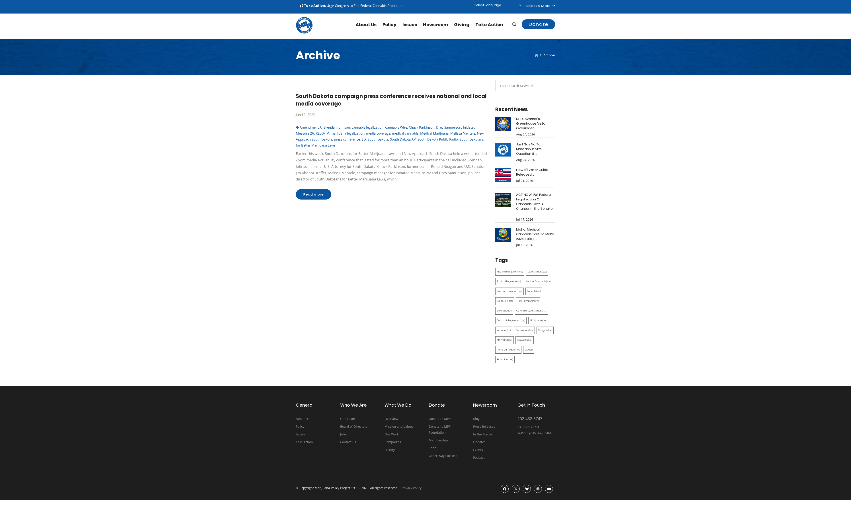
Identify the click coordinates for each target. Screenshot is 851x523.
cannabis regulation (511, 320)
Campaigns (393, 442)
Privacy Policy (412, 488)
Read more (313, 194)
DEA (529, 349)
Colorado (504, 310)
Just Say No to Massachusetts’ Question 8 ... (529, 149)
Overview (391, 419)
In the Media (482, 434)
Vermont (504, 330)
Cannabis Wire (396, 127)
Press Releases (484, 426)
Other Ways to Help (443, 456)
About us (366, 25)
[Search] (512, 24)
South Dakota (378, 139)
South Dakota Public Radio (438, 139)
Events (478, 450)
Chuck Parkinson (421, 127)
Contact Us (348, 442)
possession (524, 340)
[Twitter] (516, 489)
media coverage (378, 133)
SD (364, 139)
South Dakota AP (403, 139)
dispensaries (524, 330)
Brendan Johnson (337, 127)
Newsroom (435, 25)
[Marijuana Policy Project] (304, 32)
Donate (538, 24)
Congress (545, 330)
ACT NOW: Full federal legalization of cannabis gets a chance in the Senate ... (534, 203)
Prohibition (505, 359)
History (390, 450)
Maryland (504, 340)
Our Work (392, 434)
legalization (537, 271)
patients (534, 291)
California (505, 301)
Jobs (343, 434)
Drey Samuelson (448, 127)
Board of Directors (353, 426)
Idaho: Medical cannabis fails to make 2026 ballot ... (535, 234)
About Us (302, 419)
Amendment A (311, 127)
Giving (461, 25)
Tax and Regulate (509, 281)
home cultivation (508, 349)
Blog (476, 419)
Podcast (479, 457)
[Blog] (536, 55)
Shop (432, 448)
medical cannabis (405, 133)
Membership (438, 440)
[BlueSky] (527, 489)
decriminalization (509, 291)
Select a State (539, 5)
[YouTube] (549, 489)
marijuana (538, 320)
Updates (479, 442)
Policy (389, 25)
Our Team (347, 419)
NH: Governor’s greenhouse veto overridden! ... (530, 123)
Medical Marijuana (434, 133)
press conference (347, 139)
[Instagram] (538, 489)
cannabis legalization (367, 127)
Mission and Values (399, 426)
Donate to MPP (440, 419)
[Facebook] (505, 489)
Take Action (489, 25)
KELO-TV (322, 133)
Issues (409, 25)
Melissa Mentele (462, 133)
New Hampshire (528, 301)
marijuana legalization (347, 133)
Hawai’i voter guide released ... (532, 172)
